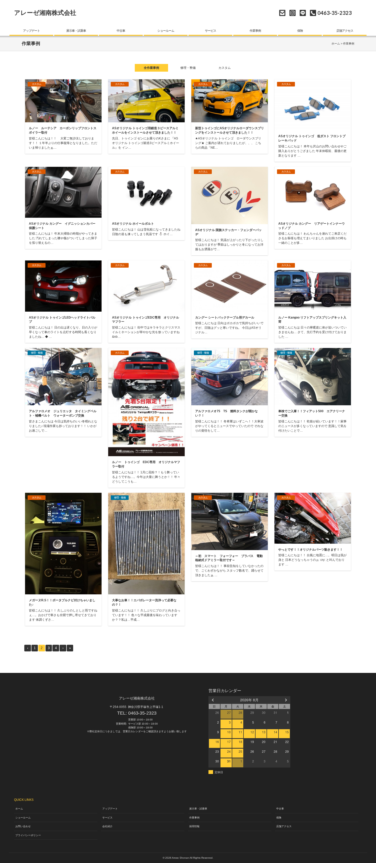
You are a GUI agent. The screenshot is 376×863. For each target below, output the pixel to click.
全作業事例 (151, 68)
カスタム (224, 68)
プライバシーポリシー (28, 835)
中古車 (121, 30)
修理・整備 (188, 68)
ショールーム (165, 30)
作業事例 (255, 30)
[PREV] (213, 700)
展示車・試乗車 (76, 30)
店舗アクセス (344, 30)
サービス (210, 30)
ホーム (335, 43)
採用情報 (194, 826)
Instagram (292, 13)
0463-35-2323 (142, 713)
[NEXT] (285, 700)
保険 (300, 30)
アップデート (31, 30)
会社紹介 (107, 826)
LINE (303, 13)
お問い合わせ (282, 13)
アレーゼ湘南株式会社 (45, 12)
